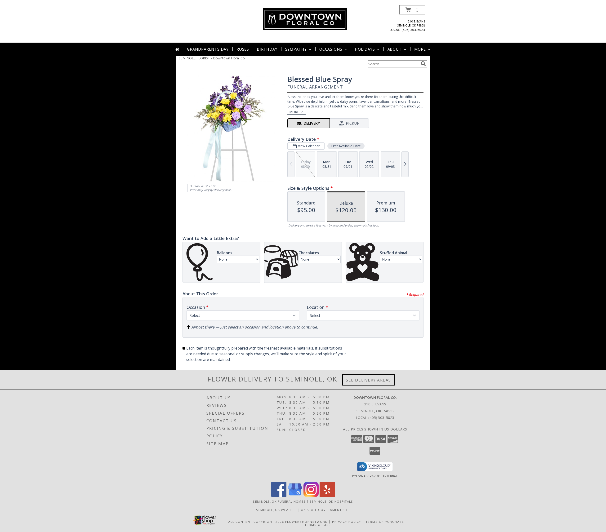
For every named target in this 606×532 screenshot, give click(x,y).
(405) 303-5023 (413, 29)
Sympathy (296, 49)
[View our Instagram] (311, 495)
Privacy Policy (346, 521)
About (395, 49)
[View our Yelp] (327, 495)
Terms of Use (318, 525)
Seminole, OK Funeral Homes (279, 501)
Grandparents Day (208, 49)
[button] (412, 9)
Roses (242, 49)
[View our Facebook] (278, 495)
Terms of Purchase (385, 521)
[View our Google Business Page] (295, 495)
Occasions (330, 49)
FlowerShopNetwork (306, 521)
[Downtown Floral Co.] (305, 19)
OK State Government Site (325, 510)
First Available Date (346, 146)
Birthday (267, 49)
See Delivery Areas (368, 380)
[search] (423, 63)
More (420, 49)
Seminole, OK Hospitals (331, 501)
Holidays (365, 49)
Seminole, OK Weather (276, 510)
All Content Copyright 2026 (256, 521)
